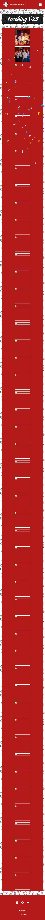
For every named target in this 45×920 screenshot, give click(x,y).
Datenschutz (22, 914)
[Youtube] (28, 902)
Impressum (22, 910)
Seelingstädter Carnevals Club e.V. (18, 4)
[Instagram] (22, 902)
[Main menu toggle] (40, 4)
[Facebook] (17, 902)
